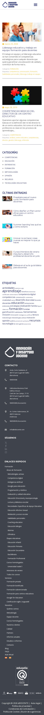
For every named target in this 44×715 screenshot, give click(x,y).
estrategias (15, 306)
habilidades (19, 312)
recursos (34, 320)
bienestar (32, 292)
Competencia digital (15, 478)
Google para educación (15, 486)
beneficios (25, 292)
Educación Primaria (15, 546)
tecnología (7, 323)
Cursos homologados (15, 562)
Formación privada (14, 581)
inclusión (6, 314)
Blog (6, 648)
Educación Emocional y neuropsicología (15, 498)
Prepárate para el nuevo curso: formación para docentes (24, 199)
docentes (6, 303)
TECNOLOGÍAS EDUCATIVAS (16, 183)
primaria (26, 321)
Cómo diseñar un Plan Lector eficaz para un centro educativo (27, 213)
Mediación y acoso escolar (15, 514)
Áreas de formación (14, 470)
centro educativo (22, 137)
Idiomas (11, 530)
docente (38, 300)
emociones (29, 303)
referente (25, 140)
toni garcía (20, 324)
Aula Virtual (9, 654)
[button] (35, 4)
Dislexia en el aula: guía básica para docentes (27, 266)
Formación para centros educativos (15, 593)
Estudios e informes (14, 641)
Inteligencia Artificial (15, 482)
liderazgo (23, 74)
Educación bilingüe (15, 526)
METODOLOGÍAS (11, 172)
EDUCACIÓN (9, 161)
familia (34, 306)
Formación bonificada (15, 585)
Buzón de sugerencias (31, 711)
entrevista (6, 306)
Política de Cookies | (12, 711)
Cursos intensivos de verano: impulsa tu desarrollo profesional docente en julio (26, 254)
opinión (6, 320)
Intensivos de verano (15, 570)
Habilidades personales (15, 518)
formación (33, 71)
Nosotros (8, 605)
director (5, 140)
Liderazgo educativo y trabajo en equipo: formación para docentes (19, 49)
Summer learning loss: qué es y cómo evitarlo (27, 226)
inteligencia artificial (25, 315)
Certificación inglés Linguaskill (15, 602)
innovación (15, 315)
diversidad (30, 300)
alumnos (18, 288)
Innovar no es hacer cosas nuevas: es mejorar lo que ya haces (26, 240)
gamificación (8, 312)
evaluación (25, 305)
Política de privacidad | (22, 706)
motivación (31, 318)
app (22, 288)
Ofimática (11, 534)
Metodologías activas (15, 474)
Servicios (8, 578)
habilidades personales (10, 74)
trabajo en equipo (33, 74)
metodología (6, 318)
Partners (10, 633)
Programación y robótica (15, 490)
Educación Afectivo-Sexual (15, 510)
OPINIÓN (8, 175)
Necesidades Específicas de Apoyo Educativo (15, 506)
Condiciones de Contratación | (22, 709)
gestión (11, 140)
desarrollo (20, 300)
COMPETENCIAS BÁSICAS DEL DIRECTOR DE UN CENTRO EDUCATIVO (18, 114)
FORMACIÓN (14, 69)
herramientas (30, 312)
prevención (19, 321)
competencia (14, 71)
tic (14, 324)
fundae (26, 309)
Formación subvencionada (15, 589)
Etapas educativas (13, 538)
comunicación (24, 71)
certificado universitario (10, 294)
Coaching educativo (15, 522)
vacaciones (27, 324)
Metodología (11, 613)
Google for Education (15, 598)
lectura (36, 314)
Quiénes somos (13, 609)
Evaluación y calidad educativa (15, 494)
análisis (12, 137)
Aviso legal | (36, 703)
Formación (9, 466)
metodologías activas (19, 318)
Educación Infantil (14, 542)
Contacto (10, 645)
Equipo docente (13, 617)
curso (13, 300)
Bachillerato (12, 554)
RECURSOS (9, 179)
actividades (8, 287)
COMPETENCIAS (15, 135)
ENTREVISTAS (10, 165)
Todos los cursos (13, 574)
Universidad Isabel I (15, 566)
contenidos (29, 297)
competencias (34, 137)
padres (12, 321)
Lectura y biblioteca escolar (15, 502)
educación (17, 303)
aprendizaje (11, 291)
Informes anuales (13, 637)
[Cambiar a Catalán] (9, 657)
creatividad (6, 300)
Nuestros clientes (13, 625)
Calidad (9, 629)
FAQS (7, 651)
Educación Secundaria (15, 550)
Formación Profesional (15, 558)
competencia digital (27, 294)
